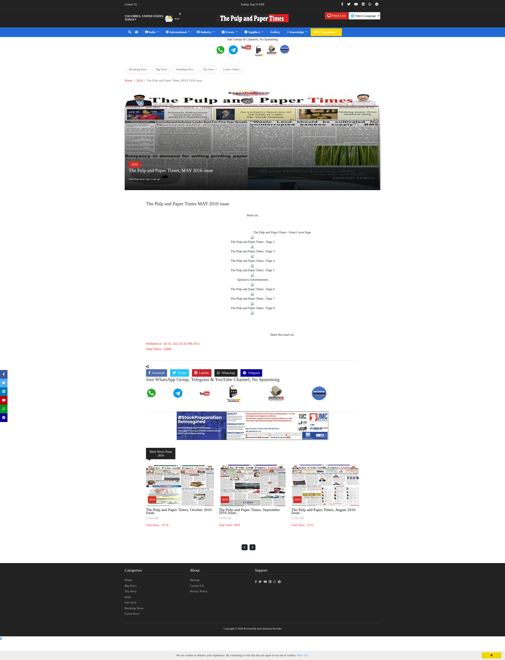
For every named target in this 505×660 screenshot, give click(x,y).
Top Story (131, 591)
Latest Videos (231, 69)
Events (230, 32)
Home (128, 80)
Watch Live (338, 15)
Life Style (131, 602)
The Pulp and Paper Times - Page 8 (253, 308)
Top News (208, 69)
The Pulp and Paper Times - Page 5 (253, 270)
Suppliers (254, 32)
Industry (206, 32)
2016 (139, 80)
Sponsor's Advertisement (252, 279)
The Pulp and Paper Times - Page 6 (253, 289)
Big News (161, 69)
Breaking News (138, 69)
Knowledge (297, 32)
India (152, 32)
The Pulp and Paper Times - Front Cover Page (282, 232)
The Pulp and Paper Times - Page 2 (253, 242)
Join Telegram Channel (184, 396)
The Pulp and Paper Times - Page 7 (253, 298)
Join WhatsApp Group (157, 397)
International (178, 32)
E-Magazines (327, 32)
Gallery (275, 32)
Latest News (132, 613)
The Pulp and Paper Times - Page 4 (253, 260)
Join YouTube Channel (211, 395)
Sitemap (195, 580)
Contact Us (131, 4)
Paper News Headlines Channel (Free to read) (333, 397)
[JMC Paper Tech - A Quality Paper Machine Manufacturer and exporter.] (252, 425)
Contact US (197, 585)
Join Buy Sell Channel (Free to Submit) (284, 398)
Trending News (185, 69)
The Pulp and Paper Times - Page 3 (253, 251)
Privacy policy (199, 591)
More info (302, 655)
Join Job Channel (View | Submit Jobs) (244, 399)
